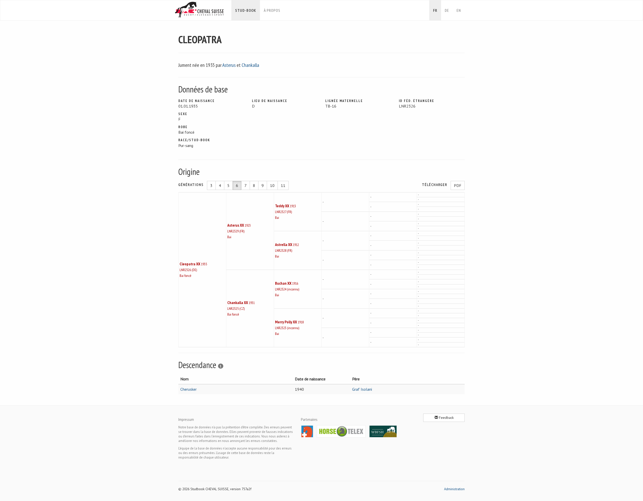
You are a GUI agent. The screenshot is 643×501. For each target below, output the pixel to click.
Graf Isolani (362, 389)
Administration (454, 489)
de (447, 10)
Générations (191, 185)
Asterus (229, 65)
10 (272, 185)
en (459, 10)
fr (435, 10)
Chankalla (250, 65)
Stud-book (245, 10)
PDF (457, 185)
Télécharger (434, 185)
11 (283, 185)
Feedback (446, 417)
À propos (272, 10)
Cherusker (188, 389)
